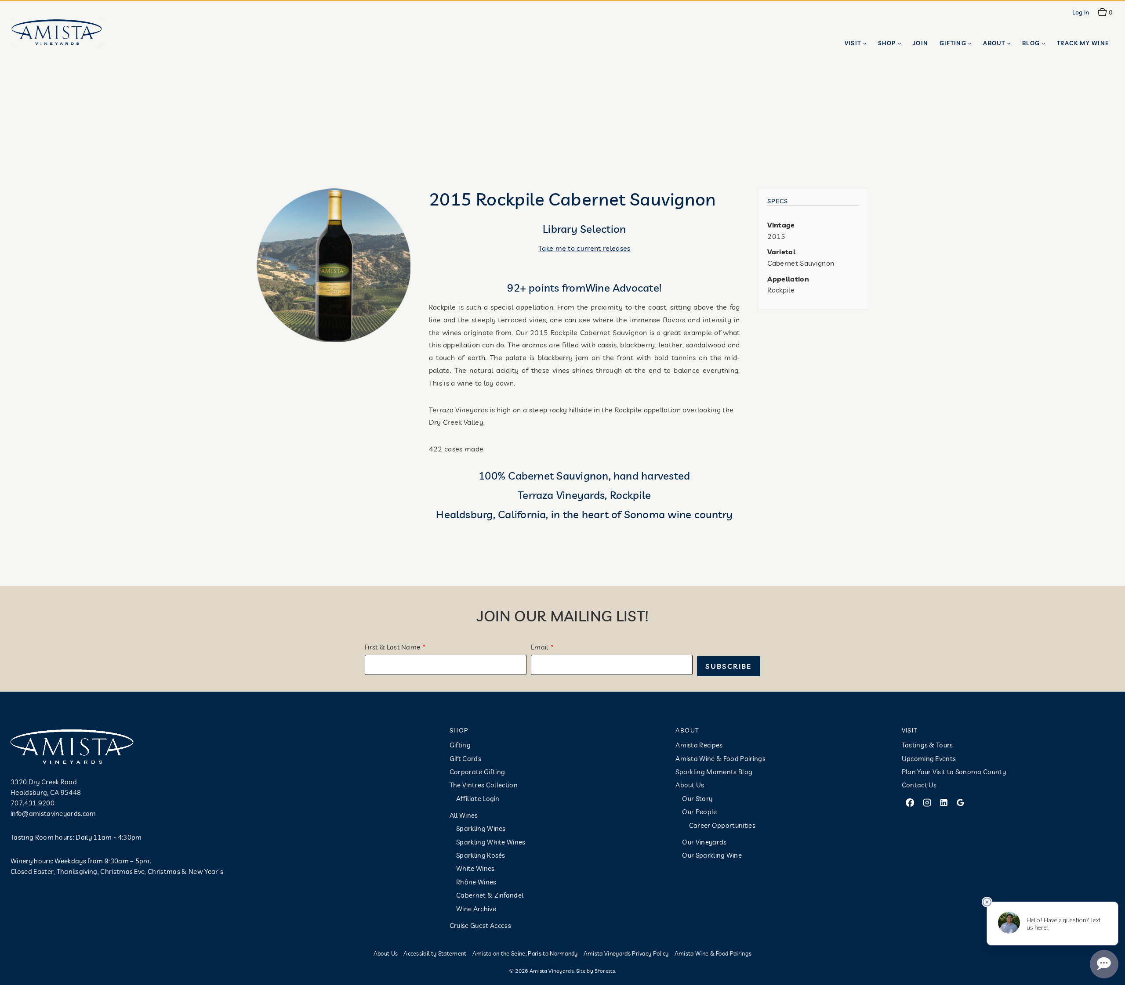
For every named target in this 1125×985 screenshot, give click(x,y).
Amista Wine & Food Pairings (720, 758)
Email (539, 647)
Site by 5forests (595, 970)
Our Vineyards (704, 842)
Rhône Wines (476, 882)
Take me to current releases (584, 248)
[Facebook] (910, 802)
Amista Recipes (698, 745)
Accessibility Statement (434, 953)
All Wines (464, 815)
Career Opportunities (722, 825)
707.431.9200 (32, 803)
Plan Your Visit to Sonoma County (954, 772)
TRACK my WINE (1083, 43)
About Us (689, 785)
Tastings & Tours (927, 745)
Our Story (697, 798)
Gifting (460, 745)
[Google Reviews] (960, 802)
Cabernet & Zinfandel (489, 895)
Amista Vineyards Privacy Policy (626, 953)
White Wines (475, 868)
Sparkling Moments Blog (713, 772)
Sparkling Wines (481, 828)
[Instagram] (926, 802)
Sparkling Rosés (480, 855)
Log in (1080, 12)
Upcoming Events (929, 758)
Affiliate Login (478, 798)
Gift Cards (465, 758)
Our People (699, 812)
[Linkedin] (943, 802)
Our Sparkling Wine (712, 855)
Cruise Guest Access (480, 925)
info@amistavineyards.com (53, 813)
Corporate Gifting (477, 772)
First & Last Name (392, 647)
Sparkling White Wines (491, 842)
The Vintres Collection (484, 785)
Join (920, 43)
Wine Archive (476, 909)
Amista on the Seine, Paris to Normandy (525, 953)
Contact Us (919, 785)
